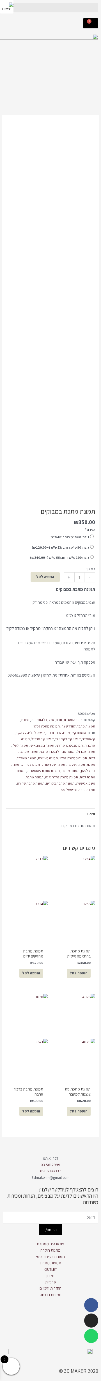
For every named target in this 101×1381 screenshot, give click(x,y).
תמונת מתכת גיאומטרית (43, 770)
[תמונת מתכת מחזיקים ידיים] (27, 899)
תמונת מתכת (70, 770)
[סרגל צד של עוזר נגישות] (6, 6)
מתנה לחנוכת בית (58, 732)
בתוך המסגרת (73, 719)
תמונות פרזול (31, 764)
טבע (51, 719)
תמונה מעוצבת (48, 758)
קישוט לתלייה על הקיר (30, 732)
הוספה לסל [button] (31, 973)
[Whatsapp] (91, 1336)
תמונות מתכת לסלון (46, 726)
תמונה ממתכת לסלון (73, 758)
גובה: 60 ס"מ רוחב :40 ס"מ (69, 537)
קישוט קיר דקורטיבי (68, 738)
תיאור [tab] (90, 813)
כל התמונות (39, 719)
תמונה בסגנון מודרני (69, 745)
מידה (89, 529)
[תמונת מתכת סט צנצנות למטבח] (74, 1037)
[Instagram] (91, 1321)
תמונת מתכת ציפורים (60, 783)
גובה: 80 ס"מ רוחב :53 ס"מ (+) (60, 547)
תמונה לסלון (20, 745)
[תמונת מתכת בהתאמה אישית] (74, 899)
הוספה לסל (45, 576)
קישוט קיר (88, 738)
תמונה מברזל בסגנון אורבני (57, 751)
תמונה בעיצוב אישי (42, 745)
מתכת (25, 719)
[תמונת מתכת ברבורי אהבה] (27, 1037)
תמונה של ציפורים (53, 764)
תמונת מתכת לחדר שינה (61, 777)
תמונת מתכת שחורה (30, 783)
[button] (50, 7)
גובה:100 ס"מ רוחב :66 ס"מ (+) (59, 557)
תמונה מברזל (86, 751)
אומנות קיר (79, 732)
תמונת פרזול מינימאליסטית (76, 789)
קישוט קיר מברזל (42, 738)
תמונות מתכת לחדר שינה (78, 726)
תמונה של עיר (76, 764)
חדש (59, 719)
